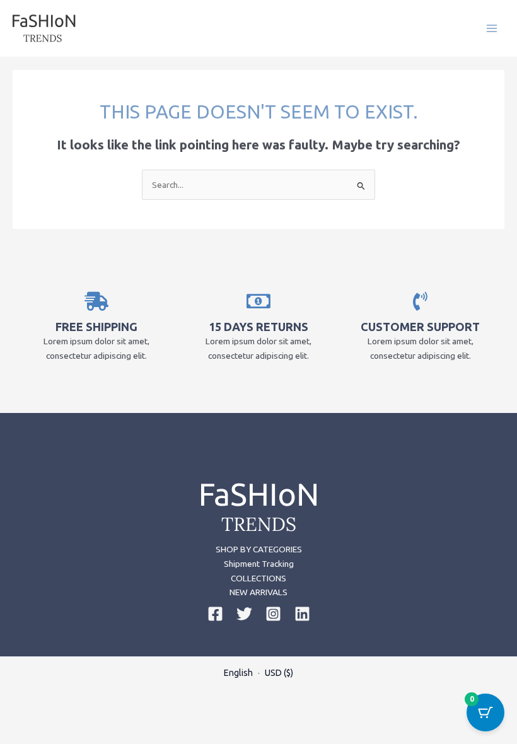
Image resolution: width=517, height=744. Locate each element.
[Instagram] (273, 614)
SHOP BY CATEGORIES (259, 549)
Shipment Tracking (259, 564)
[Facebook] (215, 614)
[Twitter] (244, 614)
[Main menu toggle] (492, 28)
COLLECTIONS (258, 578)
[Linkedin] (302, 614)
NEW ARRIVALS (258, 592)
